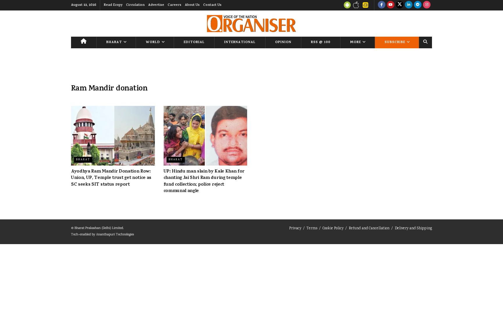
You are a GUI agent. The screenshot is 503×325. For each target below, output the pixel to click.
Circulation (135, 5)
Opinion (283, 42)
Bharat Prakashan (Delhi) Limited (99, 228)
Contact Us (212, 5)
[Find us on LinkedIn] (408, 5)
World (153, 42)
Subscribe (395, 42)
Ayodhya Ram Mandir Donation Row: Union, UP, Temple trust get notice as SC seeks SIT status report (111, 178)
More (355, 42)
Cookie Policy (333, 228)
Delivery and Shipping (413, 228)
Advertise (156, 5)
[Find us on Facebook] (381, 5)
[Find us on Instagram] (427, 5)
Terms (312, 228)
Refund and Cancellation (369, 228)
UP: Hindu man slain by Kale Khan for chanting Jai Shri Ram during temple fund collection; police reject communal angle (204, 181)
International (240, 42)
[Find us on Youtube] (390, 5)
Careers (174, 5)
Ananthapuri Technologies (115, 234)
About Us (192, 5)
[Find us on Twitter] (399, 5)
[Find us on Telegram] (417, 5)
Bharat (114, 42)
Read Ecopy (113, 5)
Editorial (194, 42)
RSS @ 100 (320, 42)
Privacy (295, 228)
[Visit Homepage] (251, 23)
